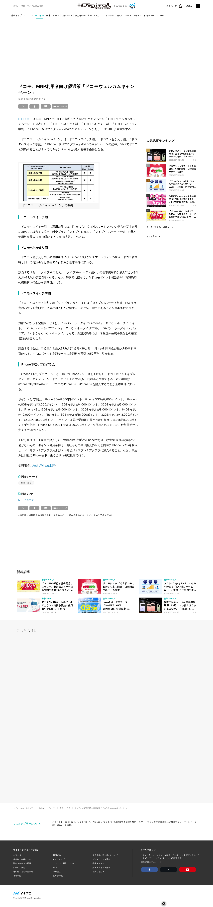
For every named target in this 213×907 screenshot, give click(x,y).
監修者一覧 (58, 875)
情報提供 (57, 871)
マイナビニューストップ (23, 808)
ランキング (110, 16)
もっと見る (151, 236)
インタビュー (149, 16)
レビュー (127, 16)
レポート (137, 16)
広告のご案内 (19, 867)
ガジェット (67, 15)
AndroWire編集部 (43, 465)
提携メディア (98, 863)
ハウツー (160, 16)
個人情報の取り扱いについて (105, 855)
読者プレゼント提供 (22, 863)
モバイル (39, 15)
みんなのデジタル (83, 15)
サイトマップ (59, 859)
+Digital (40, 808)
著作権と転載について (23, 859)
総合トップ (16, 15)
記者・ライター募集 (101, 867)
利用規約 (57, 855)
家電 (48, 15)
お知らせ (17, 855)
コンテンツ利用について (64, 863)
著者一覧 (17, 875)
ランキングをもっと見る (157, 227)
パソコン (28, 15)
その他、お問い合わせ (23, 871)
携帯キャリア (65, 808)
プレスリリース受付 (101, 859)
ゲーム (56, 15)
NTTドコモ (25, 119)
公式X (119, 16)
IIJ (95, 15)
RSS (55, 867)
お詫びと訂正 (98, 871)
